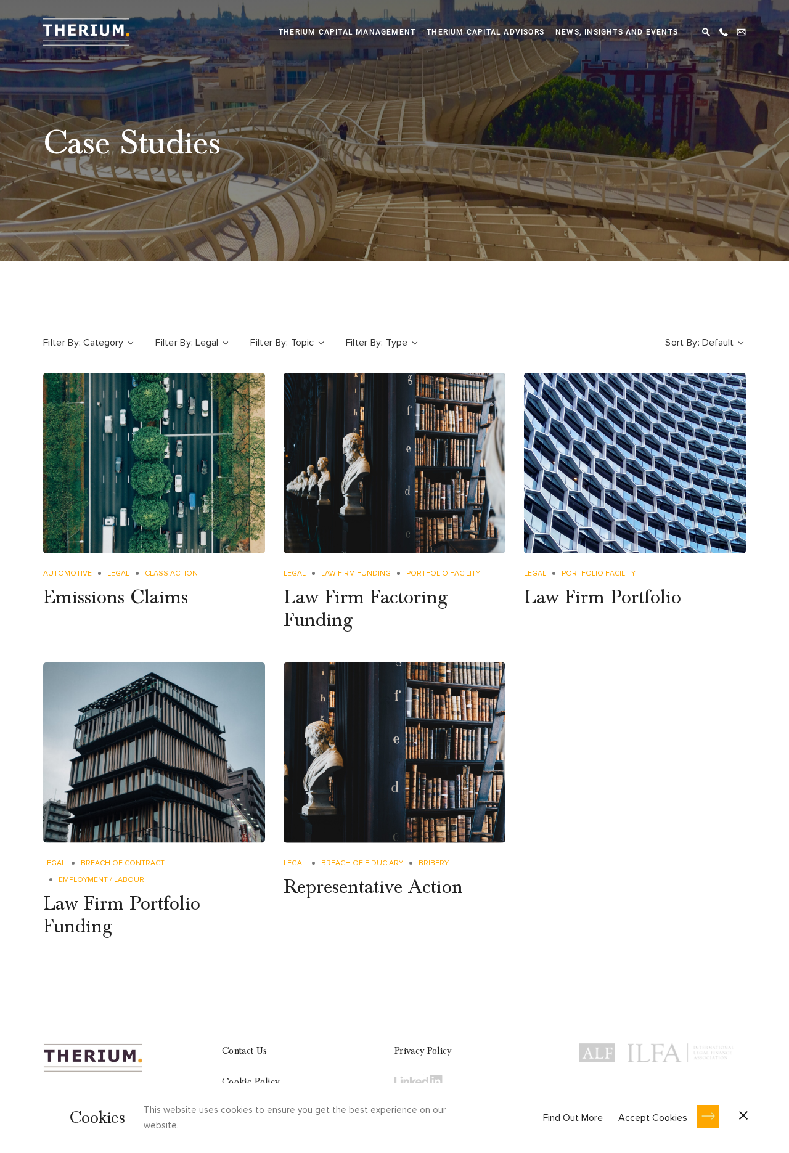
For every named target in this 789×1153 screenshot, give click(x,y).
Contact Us (244, 1050)
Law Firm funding (356, 573)
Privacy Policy (422, 1050)
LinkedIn (419, 1080)
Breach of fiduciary (362, 863)
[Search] (706, 30)
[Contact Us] (741, 30)
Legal (118, 573)
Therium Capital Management (347, 32)
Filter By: (62, 342)
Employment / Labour (101, 879)
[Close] (743, 1117)
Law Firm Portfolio (602, 597)
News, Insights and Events (616, 32)
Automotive (67, 573)
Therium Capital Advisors (485, 32)
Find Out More (573, 1118)
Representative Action (373, 887)
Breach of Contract (123, 863)
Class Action (171, 573)
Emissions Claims (115, 597)
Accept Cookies (652, 1118)
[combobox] (109, 342)
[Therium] (86, 30)
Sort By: (682, 342)
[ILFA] (681, 1051)
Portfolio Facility (443, 573)
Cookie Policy (250, 1081)
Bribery (434, 863)
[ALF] (597, 1051)
